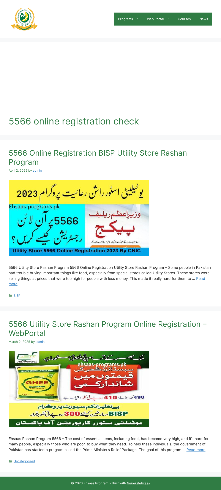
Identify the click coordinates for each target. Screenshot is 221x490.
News (203, 19)
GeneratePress (138, 483)
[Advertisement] (110, 83)
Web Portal (155, 19)
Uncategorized (24, 461)
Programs (125, 19)
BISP (17, 295)
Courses (184, 19)
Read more (195, 450)
